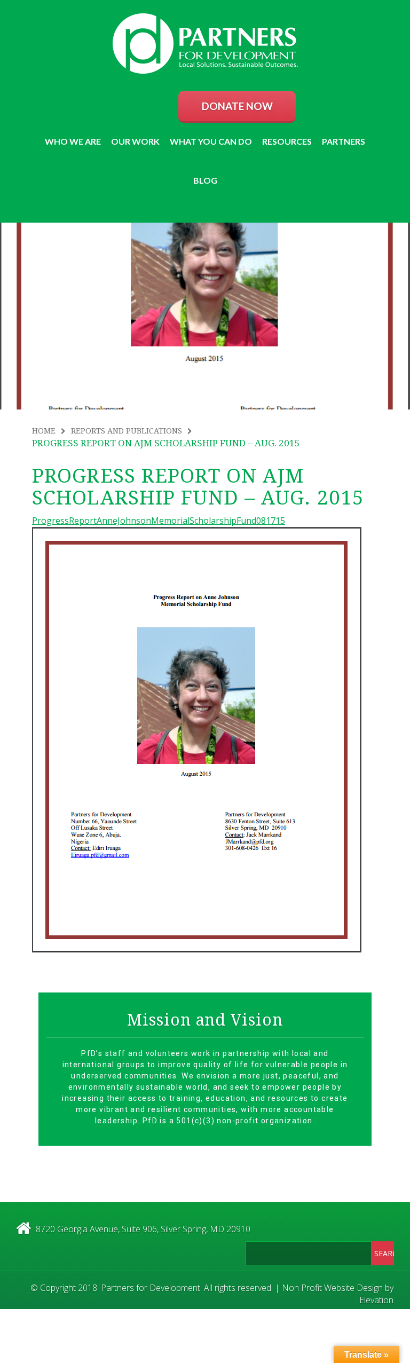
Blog (205, 180)
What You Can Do (211, 141)
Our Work (135, 141)
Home (44, 431)
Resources (287, 141)
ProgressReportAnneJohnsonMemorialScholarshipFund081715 (158, 520)
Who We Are (73, 141)
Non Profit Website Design (332, 1288)
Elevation (376, 1300)
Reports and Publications (126, 431)
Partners (343, 141)
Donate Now (237, 106)
